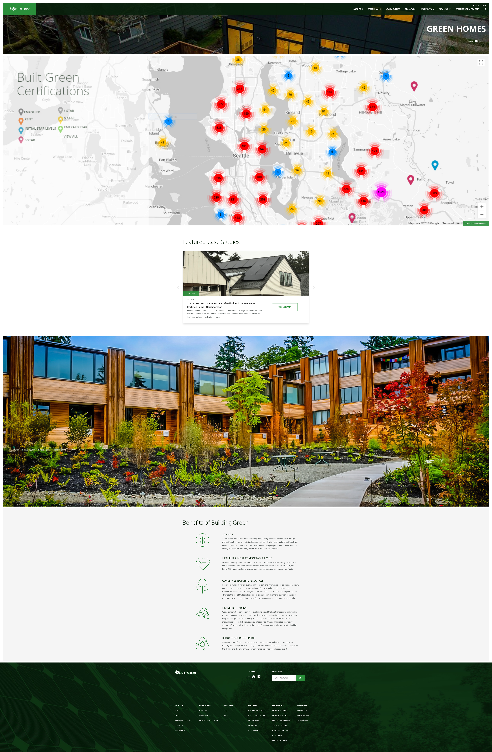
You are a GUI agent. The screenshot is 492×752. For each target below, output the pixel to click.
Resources (410, 9)
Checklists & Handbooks (281, 720)
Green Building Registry (467, 9)
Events (226, 715)
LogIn (484, 6)
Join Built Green (302, 720)
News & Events (393, 9)
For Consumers (253, 720)
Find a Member (253, 730)
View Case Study (285, 307)
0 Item (479, 41)
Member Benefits (303, 715)
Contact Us (179, 725)
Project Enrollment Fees (280, 730)
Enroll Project (277, 735)
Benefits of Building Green (208, 720)
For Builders (252, 725)
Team (177, 715)
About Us (358, 9)
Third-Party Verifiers (279, 725)
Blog (225, 710)
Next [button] (314, 287)
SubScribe (476, 6)
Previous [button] (178, 287)
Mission (177, 710)
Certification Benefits (279, 710)
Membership (445, 9)
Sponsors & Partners (182, 720)
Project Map (203, 710)
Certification (427, 9)
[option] (246, 287)
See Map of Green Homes (476, 223)
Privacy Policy (180, 730)
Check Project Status (279, 740)
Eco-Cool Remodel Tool (256, 715)
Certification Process (279, 715)
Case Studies (203, 715)
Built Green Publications (256, 710)
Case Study (191, 294)
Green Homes (374, 9)
